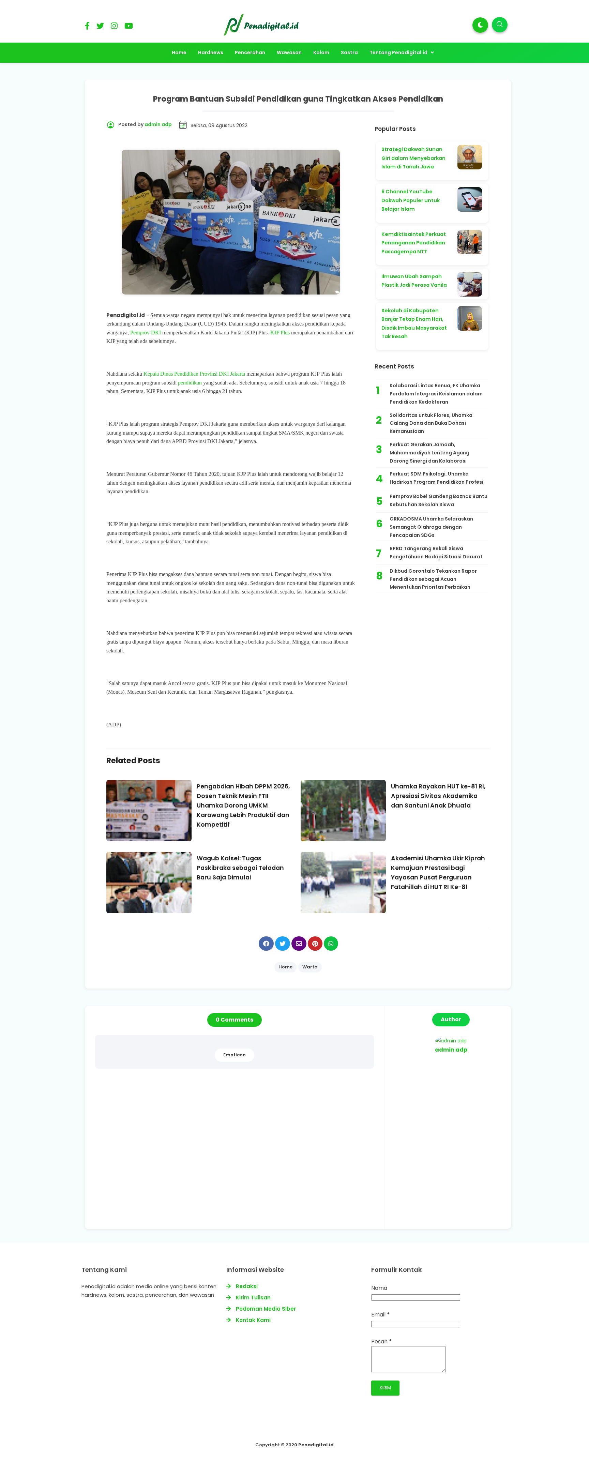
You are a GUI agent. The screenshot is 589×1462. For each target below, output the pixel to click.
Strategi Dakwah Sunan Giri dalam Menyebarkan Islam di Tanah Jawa (413, 158)
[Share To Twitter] (282, 943)
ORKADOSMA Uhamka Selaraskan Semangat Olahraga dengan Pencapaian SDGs (431, 527)
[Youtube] (128, 27)
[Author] (451, 1040)
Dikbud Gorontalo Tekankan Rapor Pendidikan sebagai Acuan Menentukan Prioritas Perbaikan (433, 579)
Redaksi (247, 1286)
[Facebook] (87, 27)
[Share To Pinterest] (315, 943)
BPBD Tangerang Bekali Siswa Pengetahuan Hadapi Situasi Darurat (436, 552)
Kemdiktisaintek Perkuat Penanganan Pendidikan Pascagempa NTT (413, 243)
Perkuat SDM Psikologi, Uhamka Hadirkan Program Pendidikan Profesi (436, 477)
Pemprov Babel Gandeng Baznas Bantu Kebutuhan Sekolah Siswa (438, 500)
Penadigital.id (316, 1445)
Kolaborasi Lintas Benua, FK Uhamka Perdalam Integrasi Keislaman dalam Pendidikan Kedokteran (436, 393)
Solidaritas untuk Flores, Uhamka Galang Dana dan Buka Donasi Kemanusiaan (431, 423)
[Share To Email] (298, 943)
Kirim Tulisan (253, 1297)
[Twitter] (100, 27)
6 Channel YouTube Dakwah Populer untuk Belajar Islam (410, 200)
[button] (480, 25)
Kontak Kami (253, 1320)
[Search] (500, 24)
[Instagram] (114, 27)
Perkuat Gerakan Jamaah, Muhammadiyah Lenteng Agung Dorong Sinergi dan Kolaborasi (429, 452)
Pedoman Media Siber (266, 1308)
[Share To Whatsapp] (331, 943)
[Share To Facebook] (266, 943)
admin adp (451, 1050)
